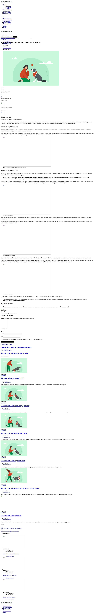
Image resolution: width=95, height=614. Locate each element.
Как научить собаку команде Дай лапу (15, 406)
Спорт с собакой (7, 13)
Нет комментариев (7, 48)
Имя (2, 331)
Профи (8, 8)
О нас (4, 612)
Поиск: (2, 35)
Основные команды (7, 9)
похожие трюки (20, 175)
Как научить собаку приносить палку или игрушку (20, 488)
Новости (5, 26)
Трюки (4, 4)
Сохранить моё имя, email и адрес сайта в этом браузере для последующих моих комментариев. (22, 339)
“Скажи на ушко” (64, 306)
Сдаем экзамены (7, 12)
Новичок (8, 6)
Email (2, 334)
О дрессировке (6, 11)
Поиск (15, 36)
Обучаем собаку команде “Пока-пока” (11, 553)
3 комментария (6, 492)
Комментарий (4, 328)
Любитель (8, 7)
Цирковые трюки (7, 18)
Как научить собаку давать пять (13, 461)
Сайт (2, 336)
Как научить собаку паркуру (9, 597)
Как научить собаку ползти (11, 516)
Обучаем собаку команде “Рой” (12, 378)
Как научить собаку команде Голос (14, 433)
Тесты (4, 24)
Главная (2, 38)
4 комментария (6, 409)
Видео (4, 27)
